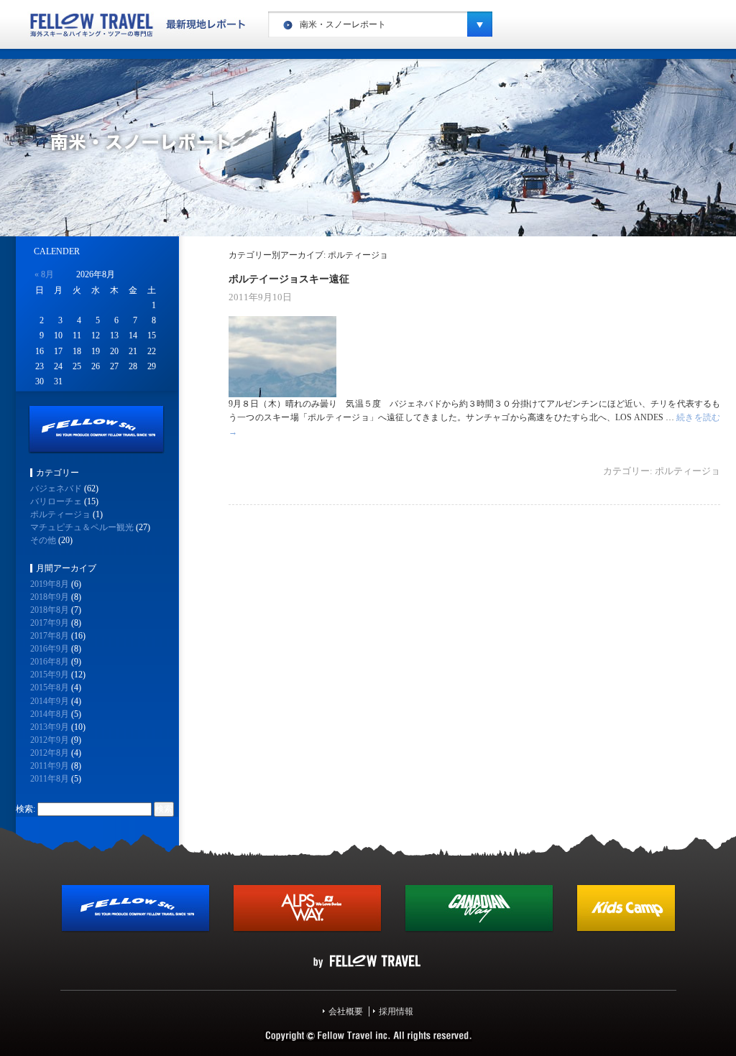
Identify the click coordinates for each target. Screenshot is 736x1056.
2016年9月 (49, 649)
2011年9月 (49, 766)
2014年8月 (49, 714)
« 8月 (44, 274)
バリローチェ (56, 501)
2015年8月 (49, 687)
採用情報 (396, 1011)
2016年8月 (49, 662)
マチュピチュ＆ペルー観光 (82, 527)
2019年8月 (49, 584)
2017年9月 (49, 623)
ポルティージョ (687, 471)
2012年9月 (49, 740)
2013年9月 (49, 727)
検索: (25, 809)
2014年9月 (49, 701)
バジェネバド (56, 488)
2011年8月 (49, 779)
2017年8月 (49, 636)
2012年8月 (49, 753)
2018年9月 (49, 597)
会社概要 (345, 1011)
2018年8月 (49, 610)
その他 (43, 540)
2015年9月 (49, 675)
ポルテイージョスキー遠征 (289, 278)
